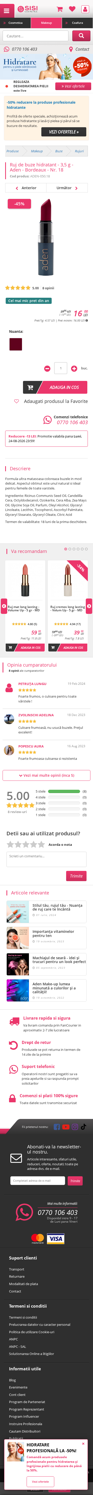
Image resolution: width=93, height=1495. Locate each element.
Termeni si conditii (23, 1317)
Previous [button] (4, 606)
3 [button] (73, 549)
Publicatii (16, 1438)
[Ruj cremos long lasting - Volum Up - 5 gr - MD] (67, 603)
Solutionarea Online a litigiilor (31, 1353)
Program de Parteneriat (27, 1402)
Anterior (28, 187)
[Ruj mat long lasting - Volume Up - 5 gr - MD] (25, 603)
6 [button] (86, 549)
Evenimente (18, 1387)
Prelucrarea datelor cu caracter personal (39, 1324)
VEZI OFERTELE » (64, 132)
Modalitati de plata (23, 1284)
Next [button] (89, 606)
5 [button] (82, 549)
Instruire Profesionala (25, 1424)
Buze (59, 151)
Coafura (77, 23)
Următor (65, 187)
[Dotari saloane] (27, 8)
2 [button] (69, 549)
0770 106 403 (58, 1212)
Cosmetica (15, 23)
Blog (12, 1380)
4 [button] (78, 549)
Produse (12, 151)
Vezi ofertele (40, 1481)
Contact (82, 49)
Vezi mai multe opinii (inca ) (48, 775)
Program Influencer (24, 1416)
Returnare (17, 1276)
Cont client (17, 1394)
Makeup (46, 23)
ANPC (13, 1339)
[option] (46, 118)
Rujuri (79, 151)
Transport (16, 1269)
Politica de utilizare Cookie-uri (31, 1332)
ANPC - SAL (17, 1346)
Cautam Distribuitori (24, 1431)
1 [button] (65, 549)
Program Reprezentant (26, 1409)
